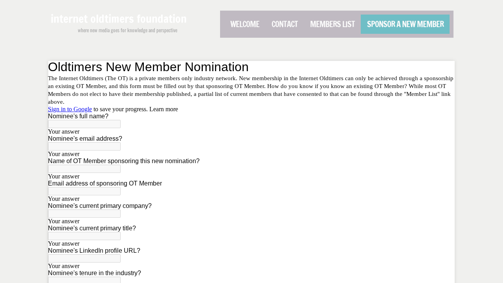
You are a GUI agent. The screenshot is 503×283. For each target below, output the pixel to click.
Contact (285, 24)
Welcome (244, 24)
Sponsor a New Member (405, 24)
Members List (332, 24)
